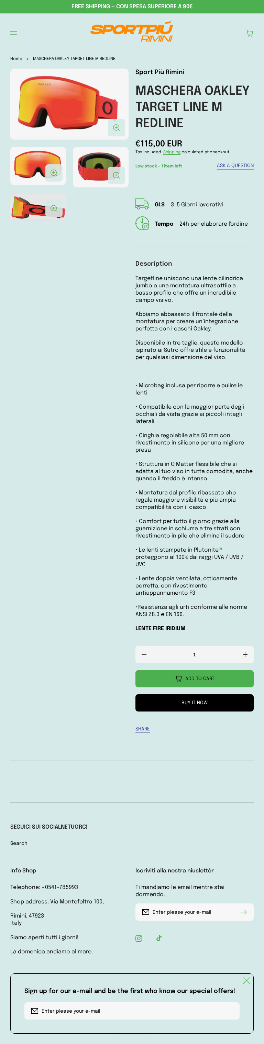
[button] (13, 33)
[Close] (246, 980)
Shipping (171, 152)
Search (19, 843)
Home (16, 59)
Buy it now (195, 702)
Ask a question (235, 165)
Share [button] (142, 729)
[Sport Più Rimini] (132, 33)
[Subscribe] (245, 912)
